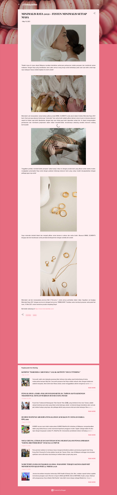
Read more (92, 388)
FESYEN (28, 315)
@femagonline (29, 4)
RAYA (34, 315)
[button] (94, 13)
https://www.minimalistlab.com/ (44, 309)
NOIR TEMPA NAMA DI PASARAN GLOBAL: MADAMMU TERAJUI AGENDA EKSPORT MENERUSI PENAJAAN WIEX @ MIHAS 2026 (55, 465)
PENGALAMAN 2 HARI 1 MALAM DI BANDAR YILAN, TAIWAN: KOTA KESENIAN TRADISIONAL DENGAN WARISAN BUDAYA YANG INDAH (53, 394)
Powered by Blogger (59, 490)
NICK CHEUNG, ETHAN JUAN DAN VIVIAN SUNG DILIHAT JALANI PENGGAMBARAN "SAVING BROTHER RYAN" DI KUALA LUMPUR (55, 442)
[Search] (98, 5)
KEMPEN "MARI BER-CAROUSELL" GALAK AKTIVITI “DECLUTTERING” (50, 372)
